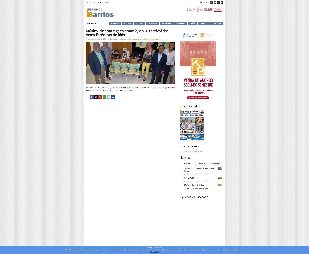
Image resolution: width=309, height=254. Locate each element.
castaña (144, 39)
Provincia (180, 23)
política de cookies (210, 250)
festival (150, 39)
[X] (96, 97)
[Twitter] (215, 2)
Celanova (152, 23)
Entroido (166, 23)
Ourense (115, 23)
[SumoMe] (113, 97)
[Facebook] (212, 2)
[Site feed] (221, 2)
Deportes (204, 23)
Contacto (107, 2)
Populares (201, 164)
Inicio (87, 2)
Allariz (139, 23)
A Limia (127, 23)
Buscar (204, 2)
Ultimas (187, 163)
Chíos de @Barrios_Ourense (191, 151)
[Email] (108, 97)
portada (155, 39)
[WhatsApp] (104, 97)
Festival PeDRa (189, 178)
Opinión (217, 23)
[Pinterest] (100, 97)
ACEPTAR (154, 252)
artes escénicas (136, 39)
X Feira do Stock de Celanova (195, 185)
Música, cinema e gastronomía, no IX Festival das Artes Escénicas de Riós (127, 32)
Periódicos (93, 23)
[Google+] (218, 2)
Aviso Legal (96, 2)
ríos (160, 39)
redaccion (91, 39)
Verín (192, 23)
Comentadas (216, 164)
